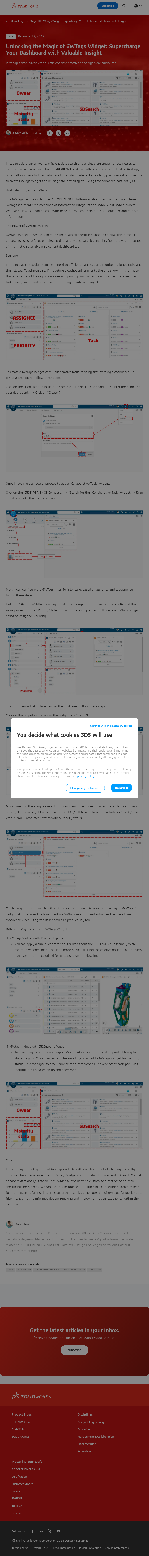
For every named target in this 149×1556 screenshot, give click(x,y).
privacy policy (85, 776)
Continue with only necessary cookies (111, 726)
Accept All (121, 787)
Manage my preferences (85, 788)
